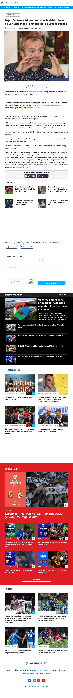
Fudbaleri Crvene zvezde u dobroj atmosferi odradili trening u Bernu (24, 202)
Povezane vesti (11, 183)
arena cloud (24, 670)
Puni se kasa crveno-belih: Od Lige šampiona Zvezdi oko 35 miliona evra (25, 189)
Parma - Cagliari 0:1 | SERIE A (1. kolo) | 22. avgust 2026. (52, 543)
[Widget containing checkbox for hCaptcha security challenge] (21, 281)
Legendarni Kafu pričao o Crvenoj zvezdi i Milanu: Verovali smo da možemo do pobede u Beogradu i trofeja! (52, 399)
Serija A (7, 646)
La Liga (7, 612)
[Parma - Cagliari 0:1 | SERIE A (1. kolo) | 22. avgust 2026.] (53, 531)
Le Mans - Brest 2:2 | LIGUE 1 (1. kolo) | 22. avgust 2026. (52, 571)
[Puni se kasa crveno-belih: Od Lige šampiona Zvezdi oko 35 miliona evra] (9, 190)
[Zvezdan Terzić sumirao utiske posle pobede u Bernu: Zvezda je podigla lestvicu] (42, 190)
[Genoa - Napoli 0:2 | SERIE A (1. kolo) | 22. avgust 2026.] (20, 559)
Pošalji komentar (51, 283)
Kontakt (47, 673)
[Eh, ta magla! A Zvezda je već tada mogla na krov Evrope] (20, 384)
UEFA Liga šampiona (13, 15)
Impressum (33, 670)
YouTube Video (12, 468)
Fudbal (18, 243)
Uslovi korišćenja (28, 673)
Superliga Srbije (43, 612)
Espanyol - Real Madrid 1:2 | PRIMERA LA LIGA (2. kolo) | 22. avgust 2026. (34, 515)
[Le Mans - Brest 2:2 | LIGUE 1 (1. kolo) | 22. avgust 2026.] (53, 559)
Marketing (39, 673)
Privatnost (61, 670)
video (16, 670)
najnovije (9, 670)
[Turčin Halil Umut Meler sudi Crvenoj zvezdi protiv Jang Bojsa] (42, 203)
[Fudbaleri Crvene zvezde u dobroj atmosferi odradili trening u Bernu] (9, 203)
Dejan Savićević (12, 247)
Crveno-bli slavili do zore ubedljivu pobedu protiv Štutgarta (50, 430)
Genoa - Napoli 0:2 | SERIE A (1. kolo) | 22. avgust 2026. (19, 571)
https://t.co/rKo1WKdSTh (51, 105)
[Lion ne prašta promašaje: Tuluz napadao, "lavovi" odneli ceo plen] (53, 637)
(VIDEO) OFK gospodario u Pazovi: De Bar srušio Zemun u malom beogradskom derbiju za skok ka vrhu (52, 618)
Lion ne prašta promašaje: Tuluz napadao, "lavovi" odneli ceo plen (52, 652)
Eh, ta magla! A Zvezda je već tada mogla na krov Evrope (19, 398)
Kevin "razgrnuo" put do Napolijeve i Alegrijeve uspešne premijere (18, 652)
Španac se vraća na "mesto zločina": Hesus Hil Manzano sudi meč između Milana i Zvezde (19, 431)
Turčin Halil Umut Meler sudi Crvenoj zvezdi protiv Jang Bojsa (58, 202)
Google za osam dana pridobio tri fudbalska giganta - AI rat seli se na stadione (53, 304)
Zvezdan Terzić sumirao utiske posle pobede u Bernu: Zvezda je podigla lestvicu (58, 189)
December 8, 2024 (32, 108)
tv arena (29, 686)
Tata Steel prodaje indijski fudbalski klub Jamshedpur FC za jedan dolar (41, 326)
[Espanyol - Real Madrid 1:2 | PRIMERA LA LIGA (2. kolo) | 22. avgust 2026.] (36, 489)
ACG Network (44, 670)
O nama (53, 670)
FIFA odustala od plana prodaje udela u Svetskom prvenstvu (40, 357)
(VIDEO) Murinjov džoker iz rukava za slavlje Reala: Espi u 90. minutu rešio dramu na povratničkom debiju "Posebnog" (18, 619)
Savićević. (25, 167)
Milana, (39, 92)
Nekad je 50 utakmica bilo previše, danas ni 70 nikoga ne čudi (40, 346)
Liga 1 (40, 646)
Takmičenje (37, 243)
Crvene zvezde (31, 92)
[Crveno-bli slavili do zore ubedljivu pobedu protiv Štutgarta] (53, 416)
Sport (27, 243)
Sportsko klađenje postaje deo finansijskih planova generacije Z (41, 336)
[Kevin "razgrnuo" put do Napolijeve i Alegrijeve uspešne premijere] (20, 637)
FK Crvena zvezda (26, 247)
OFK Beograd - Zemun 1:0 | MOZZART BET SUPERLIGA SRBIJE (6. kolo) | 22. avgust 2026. (19, 544)
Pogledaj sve (62, 295)
